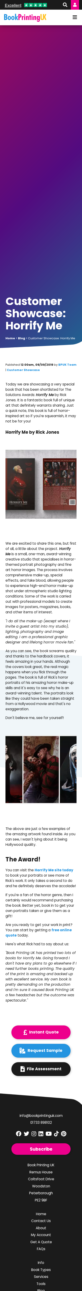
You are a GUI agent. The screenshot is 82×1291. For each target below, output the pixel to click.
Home (41, 1214)
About (41, 1228)
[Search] (64, 5)
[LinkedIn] (40, 1134)
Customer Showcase (23, 370)
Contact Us (41, 1220)
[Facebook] (18, 1134)
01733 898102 (41, 1122)
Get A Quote (41, 1242)
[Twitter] (26, 1134)
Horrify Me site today (54, 870)
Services (41, 1276)
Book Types (41, 1269)
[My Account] (75, 5)
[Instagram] (33, 1134)
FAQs (41, 1248)
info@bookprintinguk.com (41, 1115)
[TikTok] (56, 1134)
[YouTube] (49, 1134)
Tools (41, 1283)
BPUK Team (67, 365)
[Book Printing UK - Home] (25, 18)
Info (41, 1262)
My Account (41, 1234)
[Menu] (75, 17)
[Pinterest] (63, 1134)
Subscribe (41, 1149)
